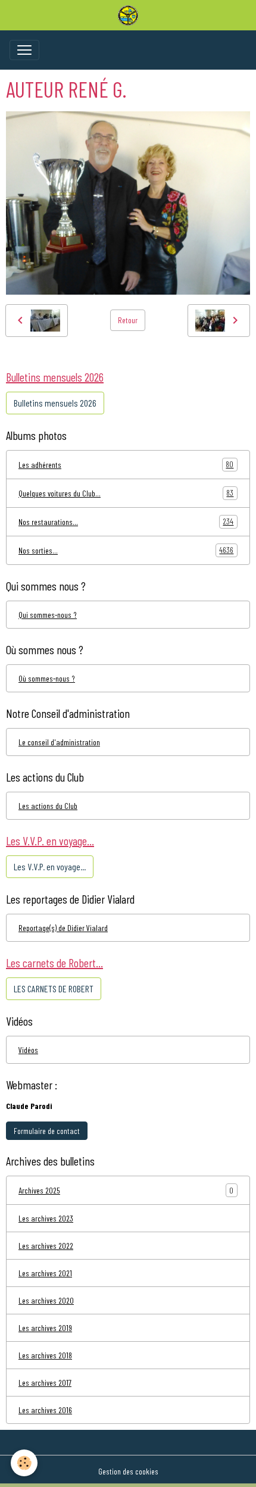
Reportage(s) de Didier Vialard (63, 928)
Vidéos (28, 1050)
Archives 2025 (39, 1190)
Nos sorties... (125, 550)
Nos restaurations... (125, 521)
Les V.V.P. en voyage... (50, 866)
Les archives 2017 (44, 1382)
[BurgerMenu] (24, 50)
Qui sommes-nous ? (47, 615)
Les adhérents (125, 464)
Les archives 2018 (45, 1355)
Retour (128, 320)
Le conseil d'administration (59, 742)
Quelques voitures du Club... (125, 493)
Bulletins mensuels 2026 (55, 402)
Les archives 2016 (45, 1410)
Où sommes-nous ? (46, 678)
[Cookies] (24, 1462)
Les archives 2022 (45, 1246)
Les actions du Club (47, 806)
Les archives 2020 (46, 1300)
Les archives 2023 (45, 1218)
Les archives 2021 (45, 1273)
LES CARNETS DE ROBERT (53, 988)
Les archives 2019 (45, 1328)
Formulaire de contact (47, 1131)
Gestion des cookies (128, 1471)
